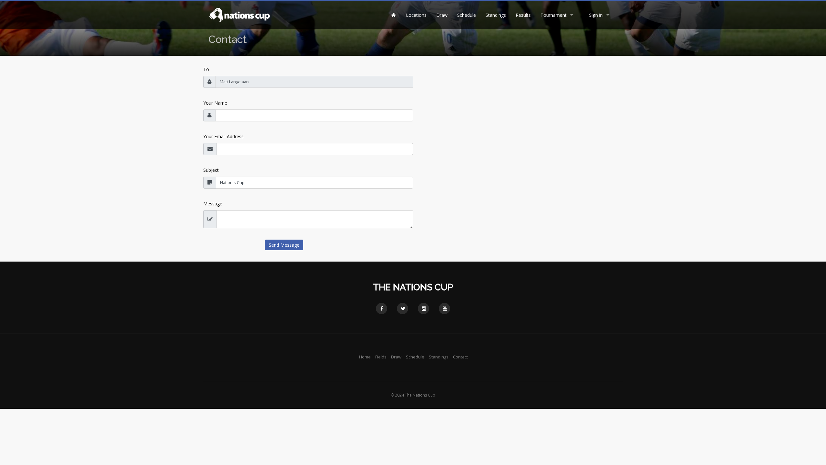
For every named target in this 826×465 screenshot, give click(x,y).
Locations (416, 15)
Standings (496, 15)
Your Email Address (223, 136)
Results (523, 15)
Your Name (215, 103)
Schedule (466, 15)
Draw (442, 15)
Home (365, 357)
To (206, 69)
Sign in (596, 15)
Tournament (553, 15)
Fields (381, 357)
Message (212, 204)
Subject (211, 170)
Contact (460, 357)
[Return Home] (239, 14)
